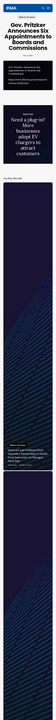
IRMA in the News (27, 17)
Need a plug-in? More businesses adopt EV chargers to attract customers (28, 134)
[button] (48, 8)
